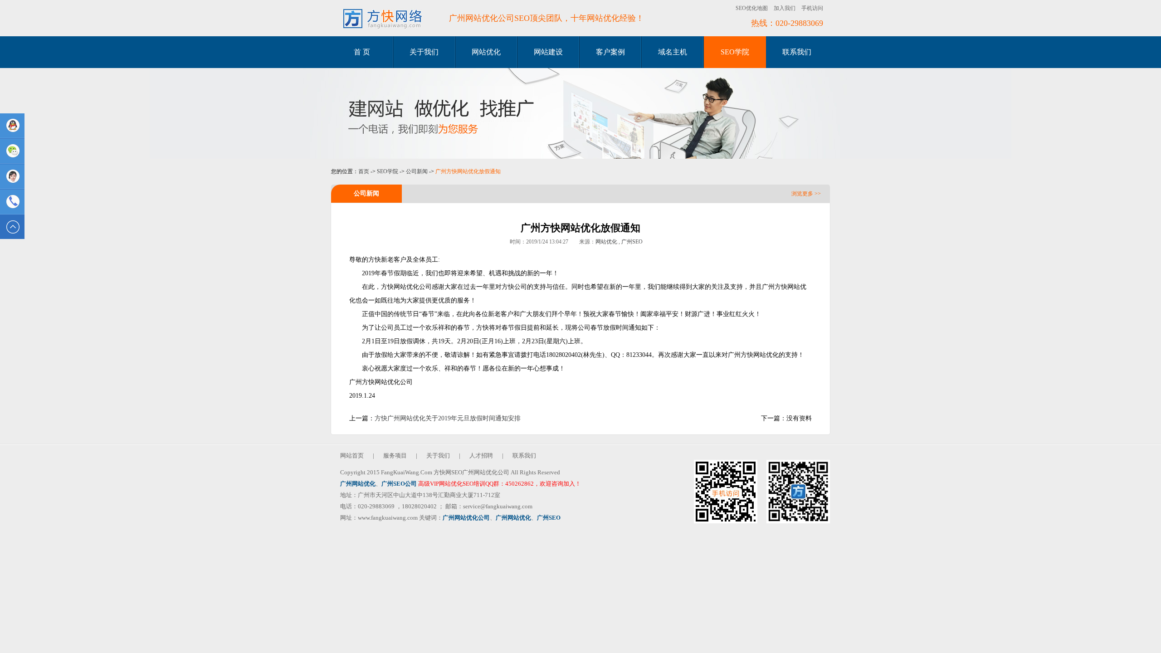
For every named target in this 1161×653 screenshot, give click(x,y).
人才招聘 (481, 455)
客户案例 (610, 52)
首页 (363, 171)
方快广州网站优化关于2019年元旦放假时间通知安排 (448, 418)
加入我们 (784, 8)
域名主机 (672, 52)
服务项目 (395, 455)
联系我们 (796, 52)
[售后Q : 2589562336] (12, 176)
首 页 (362, 52)
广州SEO (632, 242)
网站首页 (352, 455)
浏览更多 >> (806, 193)
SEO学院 (735, 52)
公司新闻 (417, 171)
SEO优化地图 (752, 8)
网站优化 (486, 52)
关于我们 (424, 52)
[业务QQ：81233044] (12, 125)
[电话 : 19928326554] (12, 202)
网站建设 (548, 52)
